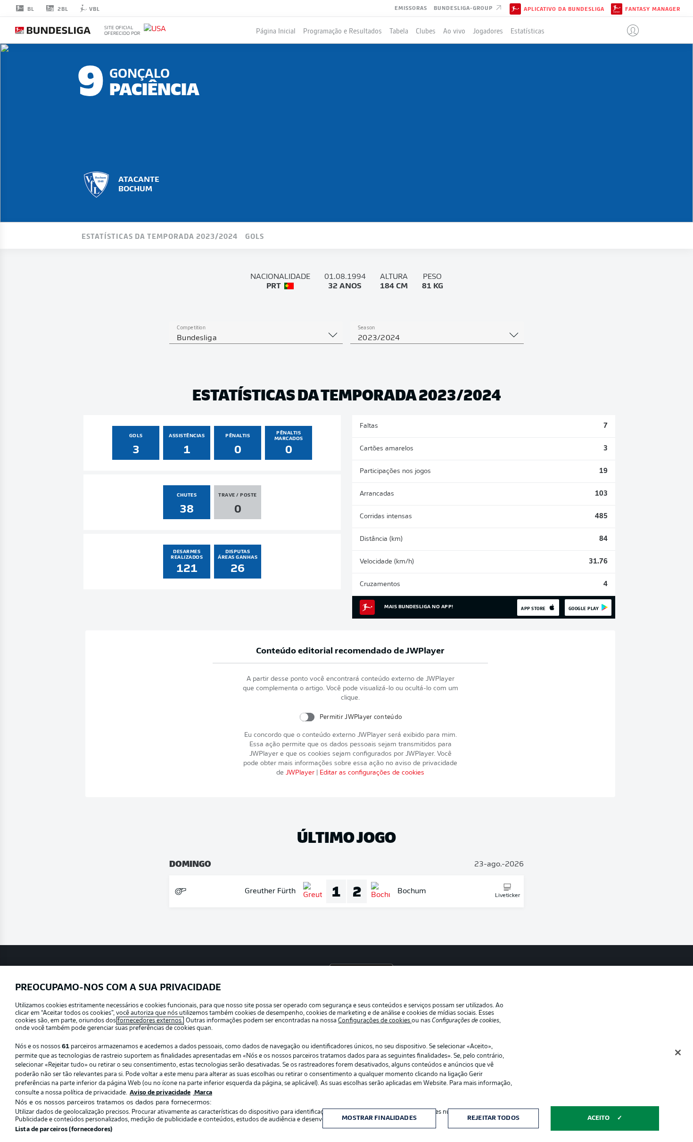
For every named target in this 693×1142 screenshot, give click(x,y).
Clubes (426, 30)
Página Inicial (276, 30)
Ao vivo (454, 30)
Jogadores (488, 30)
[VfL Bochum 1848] (97, 183)
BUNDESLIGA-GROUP (464, 7)
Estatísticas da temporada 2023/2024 (160, 235)
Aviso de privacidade (160, 1093)
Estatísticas (527, 30)
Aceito (598, 1118)
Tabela (398, 30)
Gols (254, 235)
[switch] (307, 716)
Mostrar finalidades (379, 1118)
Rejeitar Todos (493, 1118)
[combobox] (256, 338)
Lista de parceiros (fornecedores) (63, 1129)
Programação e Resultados (342, 30)
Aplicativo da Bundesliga (564, 8)
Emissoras (411, 7)
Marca (202, 1093)
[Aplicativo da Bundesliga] (515, 8)
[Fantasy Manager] (616, 8)
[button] (629, 30)
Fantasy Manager (652, 8)
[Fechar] (678, 1052)
